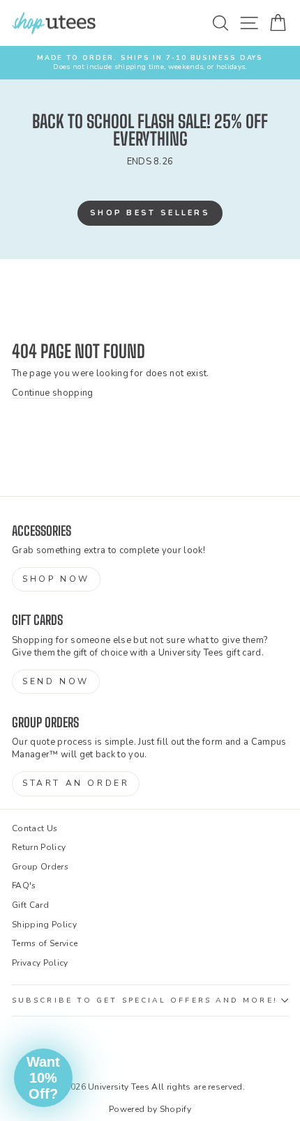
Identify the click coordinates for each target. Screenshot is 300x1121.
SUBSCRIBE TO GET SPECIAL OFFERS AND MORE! (145, 1000)
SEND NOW (55, 681)
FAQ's (24, 885)
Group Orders (40, 866)
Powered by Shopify (150, 1109)
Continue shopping (52, 393)
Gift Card (30, 905)
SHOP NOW (56, 579)
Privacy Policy (40, 962)
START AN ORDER (75, 783)
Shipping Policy (44, 924)
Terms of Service (44, 943)
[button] (43, 1078)
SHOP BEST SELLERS (150, 213)
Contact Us (34, 828)
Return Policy (39, 847)
